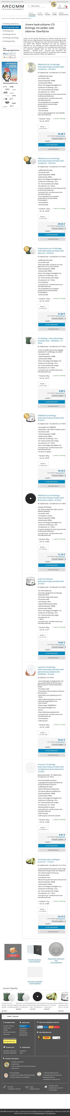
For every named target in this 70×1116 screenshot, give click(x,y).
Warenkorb (23, 1051)
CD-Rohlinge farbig (9, 41)
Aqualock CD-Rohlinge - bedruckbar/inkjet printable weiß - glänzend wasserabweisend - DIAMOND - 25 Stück (51, 670)
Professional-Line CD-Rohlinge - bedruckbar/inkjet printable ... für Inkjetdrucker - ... (9, 1007)
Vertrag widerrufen (9, 1041)
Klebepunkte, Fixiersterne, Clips (56, 960)
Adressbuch (22, 1031)
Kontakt (5, 1030)
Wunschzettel (23, 1033)
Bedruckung (63, 14)
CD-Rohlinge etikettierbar (11, 24)
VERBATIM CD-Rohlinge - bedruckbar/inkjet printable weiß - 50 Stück (51, 417)
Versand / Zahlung (8, 1026)
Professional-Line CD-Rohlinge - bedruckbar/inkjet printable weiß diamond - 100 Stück (51, 250)
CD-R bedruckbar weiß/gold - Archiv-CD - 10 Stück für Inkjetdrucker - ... (51, 1006)
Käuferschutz (7, 1028)
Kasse (21, 1053)
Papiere (47, 14)
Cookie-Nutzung (39, 1113)
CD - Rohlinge (11, 18)
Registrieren (22, 1025)
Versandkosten (61, 136)
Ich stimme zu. (51, 1113)
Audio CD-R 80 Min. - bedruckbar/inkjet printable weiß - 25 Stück (51, 581)
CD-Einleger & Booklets (35, 982)
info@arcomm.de (35, 1089)
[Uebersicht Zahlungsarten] (52, 1026)
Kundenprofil (23, 1028)
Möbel (54, 14)
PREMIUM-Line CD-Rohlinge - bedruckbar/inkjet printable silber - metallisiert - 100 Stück (51, 66)
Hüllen (40, 14)
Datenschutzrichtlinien (9, 1038)
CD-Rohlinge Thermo (9, 34)
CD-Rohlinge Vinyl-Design (11, 38)
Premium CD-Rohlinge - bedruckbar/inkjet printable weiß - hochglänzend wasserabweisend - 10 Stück (51, 768)
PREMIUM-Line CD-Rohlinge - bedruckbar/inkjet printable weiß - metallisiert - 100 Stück (51, 160)
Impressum (6, 1034)
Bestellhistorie (23, 1035)
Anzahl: (47, 141)
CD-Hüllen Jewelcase (34, 961)
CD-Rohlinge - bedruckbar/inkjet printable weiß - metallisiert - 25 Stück (50, 340)
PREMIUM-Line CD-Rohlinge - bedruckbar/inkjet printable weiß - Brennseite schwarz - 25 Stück (51, 497)
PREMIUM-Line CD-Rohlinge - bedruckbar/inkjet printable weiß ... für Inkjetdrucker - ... (23, 1006)
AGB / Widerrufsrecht (9, 1032)
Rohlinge (32, 14)
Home (4, 18)
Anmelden (22, 1026)
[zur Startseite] (13, 9)
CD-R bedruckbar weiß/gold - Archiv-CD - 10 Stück (49, 860)
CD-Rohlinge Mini (8, 31)
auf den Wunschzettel (53, 149)
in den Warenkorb (52, 145)
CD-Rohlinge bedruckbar (24, 18)
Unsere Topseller (10, 988)
